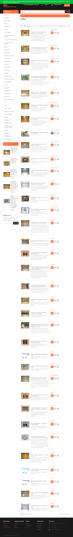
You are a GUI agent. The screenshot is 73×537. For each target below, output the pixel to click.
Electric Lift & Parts (9, 55)
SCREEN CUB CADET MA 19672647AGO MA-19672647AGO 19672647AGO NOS (39, 77)
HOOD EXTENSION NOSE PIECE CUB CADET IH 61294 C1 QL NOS (38, 184)
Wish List (39, 527)
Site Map (16, 527)
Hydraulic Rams (8, 76)
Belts (5, 14)
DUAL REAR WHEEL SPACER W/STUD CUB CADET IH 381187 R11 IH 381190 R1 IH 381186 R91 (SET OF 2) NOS (14, 185)
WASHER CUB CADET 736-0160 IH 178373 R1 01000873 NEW (14, 160)
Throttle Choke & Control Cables (8, 126)
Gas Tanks (6, 70)
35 (64, 26)
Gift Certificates (29, 525)
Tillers (6, 130)
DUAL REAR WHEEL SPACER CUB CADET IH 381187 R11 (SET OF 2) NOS (14, 172)
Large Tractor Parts (9, 79)
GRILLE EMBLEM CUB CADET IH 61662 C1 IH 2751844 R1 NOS (39, 395)
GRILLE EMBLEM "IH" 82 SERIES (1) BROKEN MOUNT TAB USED (40, 470)
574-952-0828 (53, 525)
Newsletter (39, 529)
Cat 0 (5, 29)
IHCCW (9, 535)
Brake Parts (7, 20)
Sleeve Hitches (7, 108)
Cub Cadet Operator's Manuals (9, 36)
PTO (5, 102)
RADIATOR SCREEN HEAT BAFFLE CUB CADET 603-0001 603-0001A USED (39, 286)
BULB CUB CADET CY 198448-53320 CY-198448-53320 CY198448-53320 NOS (39, 93)
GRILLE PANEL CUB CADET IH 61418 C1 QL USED (39, 171)
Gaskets (6, 73)
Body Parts (7, 17)
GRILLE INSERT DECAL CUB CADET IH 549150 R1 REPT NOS (38, 342)
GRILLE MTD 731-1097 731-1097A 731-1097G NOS (39, 198)
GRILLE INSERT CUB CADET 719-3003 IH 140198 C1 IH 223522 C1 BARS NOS (39, 378)
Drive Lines (6, 49)
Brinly (5, 23)
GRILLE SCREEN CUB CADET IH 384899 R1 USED (39, 367)
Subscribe (15, 223)
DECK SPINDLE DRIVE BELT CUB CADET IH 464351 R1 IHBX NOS (14, 149)
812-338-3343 (35, 4)
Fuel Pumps (7, 67)
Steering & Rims (8, 123)
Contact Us (16, 523)
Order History (39, 525)
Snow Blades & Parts (9, 111)
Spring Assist (7, 120)
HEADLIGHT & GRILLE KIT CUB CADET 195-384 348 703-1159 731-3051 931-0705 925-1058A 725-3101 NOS (40, 325)
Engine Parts (7, 61)
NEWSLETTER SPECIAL (9, 99)
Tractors (6, 133)
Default (28, 26)
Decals (6, 46)
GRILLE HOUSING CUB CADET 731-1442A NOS (39, 455)
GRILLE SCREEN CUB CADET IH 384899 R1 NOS (39, 493)
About (4, 523)
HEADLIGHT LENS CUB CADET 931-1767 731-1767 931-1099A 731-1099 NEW (39, 48)
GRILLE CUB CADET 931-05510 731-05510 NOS (39, 159)
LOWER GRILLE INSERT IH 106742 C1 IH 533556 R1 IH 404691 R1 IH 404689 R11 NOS (39, 409)
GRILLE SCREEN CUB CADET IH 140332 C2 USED (39, 506)
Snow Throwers (8, 114)
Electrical (6, 58)
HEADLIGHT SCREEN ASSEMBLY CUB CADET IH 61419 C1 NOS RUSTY (38, 33)
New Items (6, 96)
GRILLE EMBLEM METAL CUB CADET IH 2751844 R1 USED (39, 253)
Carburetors (7, 26)
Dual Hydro (7, 52)
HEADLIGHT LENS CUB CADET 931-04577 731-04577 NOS (39, 119)
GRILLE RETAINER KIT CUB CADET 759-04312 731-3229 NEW (39, 210)
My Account (39, 523)
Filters (6, 64)
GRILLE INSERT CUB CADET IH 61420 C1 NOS (39, 300)
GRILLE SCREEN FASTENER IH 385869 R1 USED (39, 355)
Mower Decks (7, 90)
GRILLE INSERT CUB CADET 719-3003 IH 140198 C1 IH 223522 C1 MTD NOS (39, 223)
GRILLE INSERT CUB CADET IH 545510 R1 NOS (39, 241)
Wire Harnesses (8, 139)
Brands (27, 523)
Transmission (7, 136)
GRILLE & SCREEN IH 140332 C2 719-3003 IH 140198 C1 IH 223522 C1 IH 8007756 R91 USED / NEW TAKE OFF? (40, 268)
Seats (5, 105)
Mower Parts (7, 93)
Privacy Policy (5, 525)
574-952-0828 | (28, 4)
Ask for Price (55, 130)
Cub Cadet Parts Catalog (10, 39)
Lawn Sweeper (7, 82)
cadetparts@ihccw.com (55, 529)
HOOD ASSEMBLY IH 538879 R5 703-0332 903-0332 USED (39, 133)
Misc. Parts (7, 87)
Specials (6, 117)
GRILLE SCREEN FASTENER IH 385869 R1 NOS (39, 482)
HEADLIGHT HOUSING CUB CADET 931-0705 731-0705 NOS (39, 145)
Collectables (7, 32)
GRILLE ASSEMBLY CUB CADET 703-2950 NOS (39, 61)
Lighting (6, 84)
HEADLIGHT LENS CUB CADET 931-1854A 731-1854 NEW (39, 106)
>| (30, 514)
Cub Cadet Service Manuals (8, 43)
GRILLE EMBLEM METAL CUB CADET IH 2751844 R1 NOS (39, 424)
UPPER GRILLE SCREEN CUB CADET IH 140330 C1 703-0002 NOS (39, 313)
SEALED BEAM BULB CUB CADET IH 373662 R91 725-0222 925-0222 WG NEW (39, 437)
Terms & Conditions (6, 527)
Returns (16, 525)
